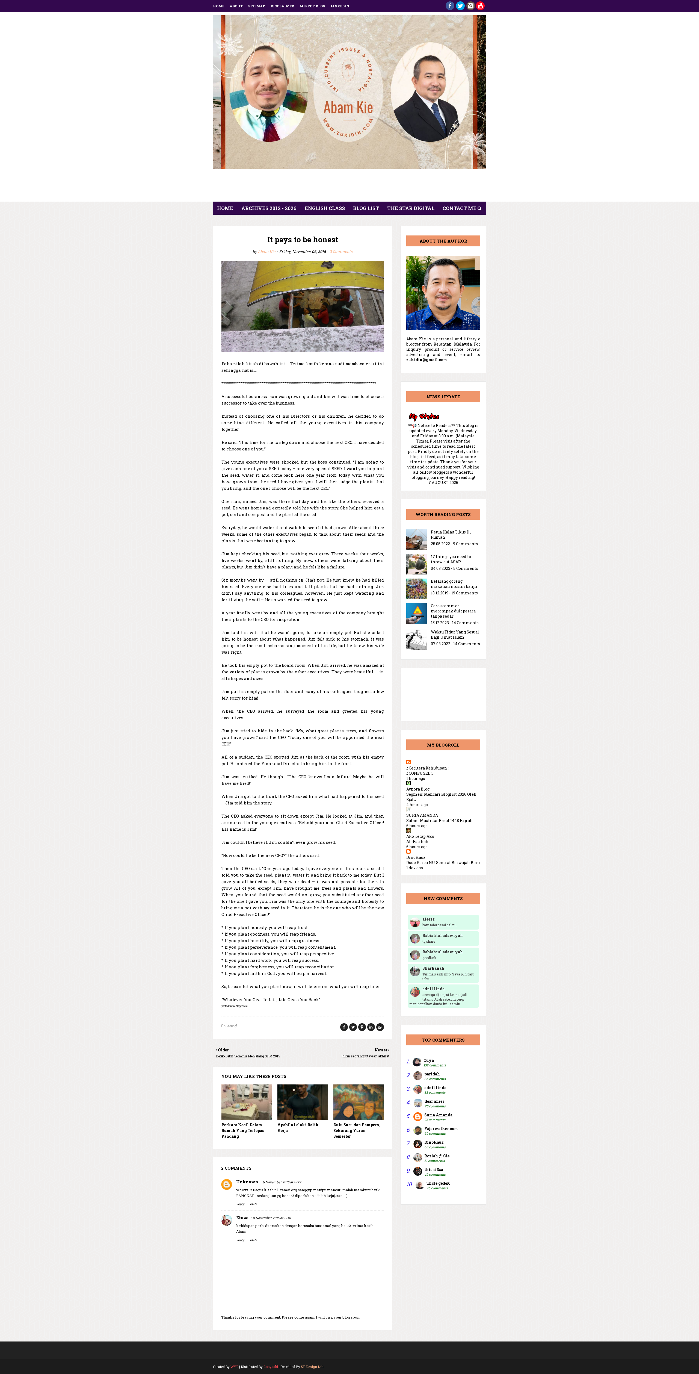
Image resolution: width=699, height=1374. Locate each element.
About (236, 6)
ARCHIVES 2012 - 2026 (269, 208)
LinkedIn (340, 6)
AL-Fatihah (417, 841)
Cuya (428, 1060)
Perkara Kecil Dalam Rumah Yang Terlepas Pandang (242, 1130)
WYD (234, 1366)
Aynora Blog (418, 789)
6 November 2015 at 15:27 (282, 1182)
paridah (432, 1074)
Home (218, 6)
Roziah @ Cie (436, 1155)
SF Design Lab (312, 1366)
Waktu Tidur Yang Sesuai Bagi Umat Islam (455, 634)
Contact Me (459, 208)
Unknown (247, 1181)
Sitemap (256, 6)
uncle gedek (438, 1183)
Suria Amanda (438, 1115)
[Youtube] (480, 8)
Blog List (366, 208)
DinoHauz (415, 857)
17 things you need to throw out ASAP (451, 559)
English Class (325, 208)
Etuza (242, 1217)
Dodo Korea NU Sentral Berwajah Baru (443, 862)
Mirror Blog (312, 6)
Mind (231, 1025)
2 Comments (341, 251)
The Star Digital (410, 208)
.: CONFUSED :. (419, 773)
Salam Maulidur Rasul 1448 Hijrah (439, 820)
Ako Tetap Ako (420, 836)
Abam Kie (266, 251)
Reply (240, 1204)
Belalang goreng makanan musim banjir (454, 584)
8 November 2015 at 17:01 (272, 1218)
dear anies (434, 1101)
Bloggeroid (241, 1005)
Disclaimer (282, 6)
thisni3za (433, 1169)
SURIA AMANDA (422, 815)
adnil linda (435, 1087)
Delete (252, 1204)
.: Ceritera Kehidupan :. (427, 768)
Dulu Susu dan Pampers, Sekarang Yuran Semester (356, 1130)
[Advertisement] (349, 187)
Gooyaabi (270, 1366)
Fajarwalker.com (441, 1128)
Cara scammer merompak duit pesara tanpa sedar (453, 611)
